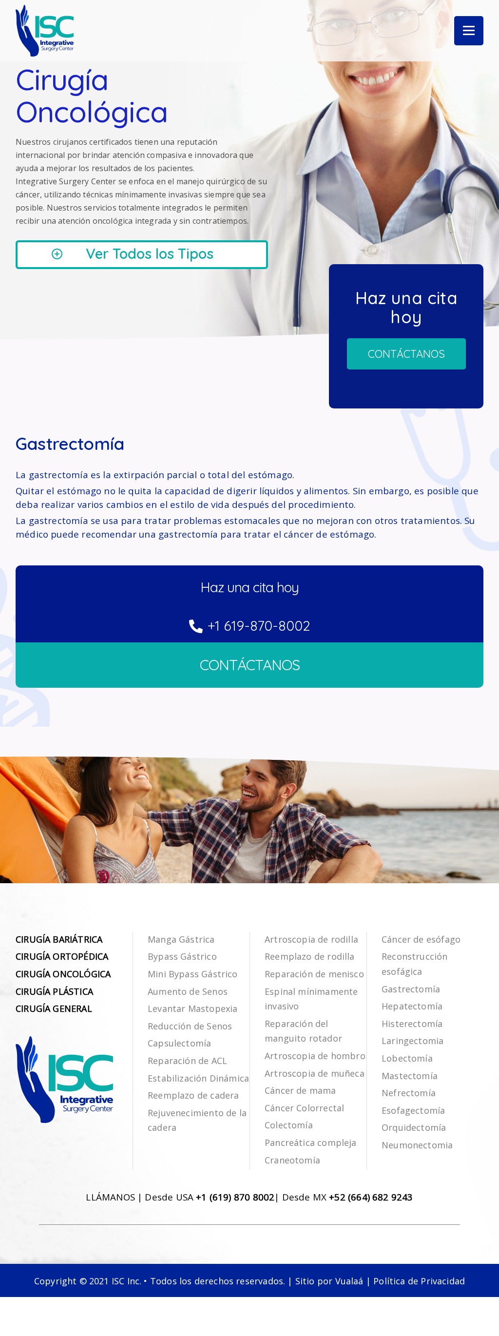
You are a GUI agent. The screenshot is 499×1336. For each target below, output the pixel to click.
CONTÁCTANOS (250, 665)
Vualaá (349, 1281)
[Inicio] (45, 31)
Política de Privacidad (419, 1281)
